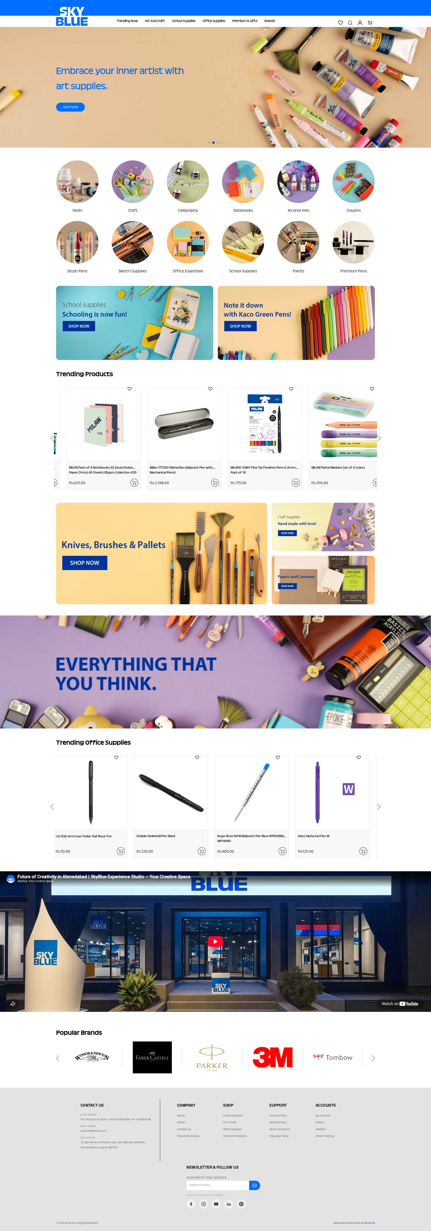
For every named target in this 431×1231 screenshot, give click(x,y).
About (181, 1116)
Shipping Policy (279, 1136)
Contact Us (184, 1129)
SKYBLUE (369, 1223)
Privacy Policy (278, 1116)
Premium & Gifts (244, 21)
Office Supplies (214, 21)
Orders (320, 1123)
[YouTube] (216, 1204)
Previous (50, 438)
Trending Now (127, 21)
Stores (181, 1123)
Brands (269, 21)
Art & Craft (229, 1123)
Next (380, 438)
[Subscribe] (254, 1185)
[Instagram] (203, 1204)
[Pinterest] (241, 1204)
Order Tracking (325, 1136)
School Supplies (184, 21)
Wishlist (321, 1129)
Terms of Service (279, 1129)
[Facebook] (191, 1204)
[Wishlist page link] (340, 22)
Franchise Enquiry (188, 1136)
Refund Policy (278, 1123)
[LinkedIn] (228, 1204)
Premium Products (235, 1136)
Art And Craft (155, 21)
